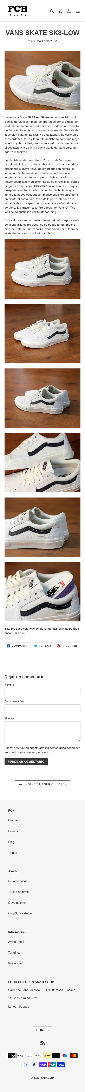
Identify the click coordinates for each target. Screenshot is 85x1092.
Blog (11, 842)
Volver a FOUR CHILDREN (46, 784)
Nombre (9, 684)
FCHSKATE (47, 1078)
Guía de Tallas (17, 881)
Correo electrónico (15, 701)
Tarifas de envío (19, 891)
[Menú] (78, 10)
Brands (13, 831)
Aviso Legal (16, 941)
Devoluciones (17, 902)
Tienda (12, 852)
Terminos (14, 952)
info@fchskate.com (21, 913)
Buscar (13, 820)
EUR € (41, 1030)
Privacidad (15, 963)
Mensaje (10, 718)
